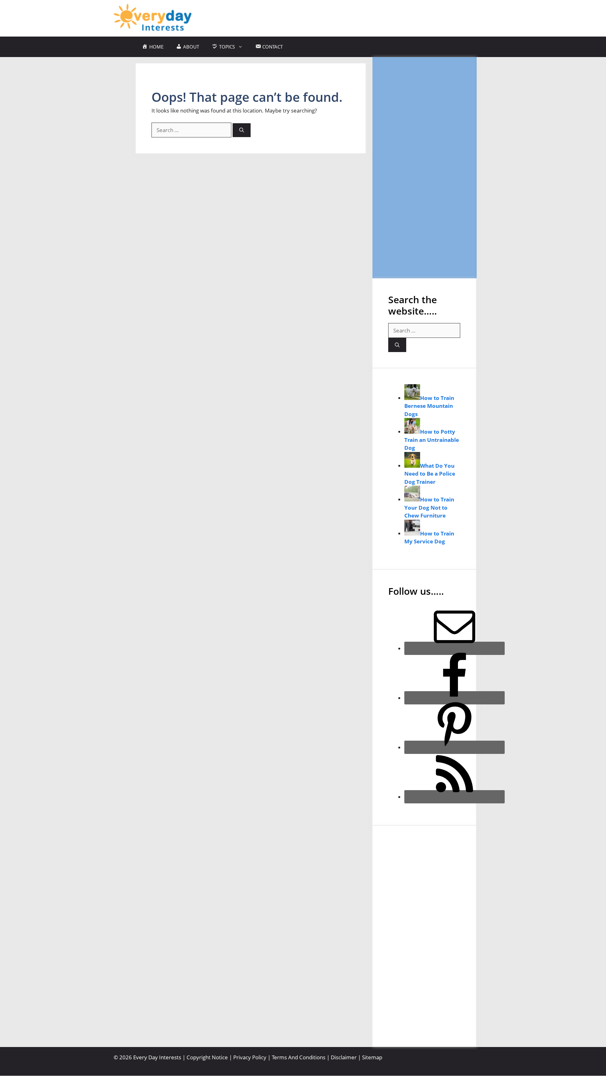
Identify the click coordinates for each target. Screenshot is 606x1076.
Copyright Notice (207, 1057)
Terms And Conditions (298, 1057)
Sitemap (372, 1057)
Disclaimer (344, 1057)
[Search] (242, 130)
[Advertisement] (424, 167)
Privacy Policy (249, 1057)
